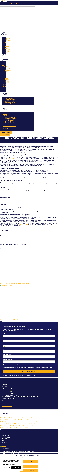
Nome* (4, 333)
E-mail (3, 386)
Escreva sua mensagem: (7, 359)
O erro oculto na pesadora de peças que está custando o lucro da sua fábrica (15, 283)
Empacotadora (18, 396)
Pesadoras (11, 396)
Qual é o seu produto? (7, 354)
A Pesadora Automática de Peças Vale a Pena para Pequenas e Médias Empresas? (17, 423)
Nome (3, 384)
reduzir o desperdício (11, 158)
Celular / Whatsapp (6, 388)
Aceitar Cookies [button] (16, 467)
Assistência (5, 109)
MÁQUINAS (5, 34)
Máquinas (5, 94)
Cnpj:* (4, 349)
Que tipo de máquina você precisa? (9, 395)
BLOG (4, 58)
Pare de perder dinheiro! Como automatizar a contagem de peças (14, 427)
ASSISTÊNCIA (5, 59)
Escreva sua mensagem (7, 398)
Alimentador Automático (7, 52)
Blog (4, 108)
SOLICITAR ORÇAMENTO (29, 371)
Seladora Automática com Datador (7, 46)
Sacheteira (24, 396)
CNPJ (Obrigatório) (6, 390)
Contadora (30, 396)
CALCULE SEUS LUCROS (4, 85)
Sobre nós (5, 93)
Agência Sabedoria (27, 453)
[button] (29, 234)
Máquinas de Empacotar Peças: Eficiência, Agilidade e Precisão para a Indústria (16, 425)
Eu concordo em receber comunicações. (11, 364)
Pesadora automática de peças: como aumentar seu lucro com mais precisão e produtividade (19, 421)
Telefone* (5, 344)
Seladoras (6, 396)
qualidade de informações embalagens (21, 199)
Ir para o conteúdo (4, 0)
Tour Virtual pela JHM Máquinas (8, 107)
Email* (4, 338)
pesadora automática (23, 224)
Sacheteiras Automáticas (10, 103)
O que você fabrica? (6, 393)
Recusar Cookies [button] (7, 467)
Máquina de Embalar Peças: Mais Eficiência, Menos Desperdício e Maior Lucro (15, 319)
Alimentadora (37, 396)
